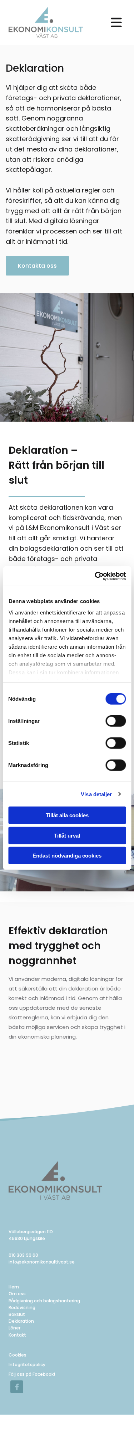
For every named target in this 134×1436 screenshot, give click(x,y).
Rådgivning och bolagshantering (44, 1301)
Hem (14, 1287)
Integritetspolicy (27, 1365)
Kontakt (17, 1335)
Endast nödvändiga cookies (67, 856)
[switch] (115, 721)
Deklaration (21, 1321)
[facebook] (16, 1386)
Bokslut (17, 1314)
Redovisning (22, 1307)
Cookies (17, 1355)
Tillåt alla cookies (67, 815)
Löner (14, 1328)
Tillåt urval (67, 835)
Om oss (17, 1294)
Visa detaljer (96, 794)
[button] (116, 22)
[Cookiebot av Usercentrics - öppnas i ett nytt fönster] (95, 576)
